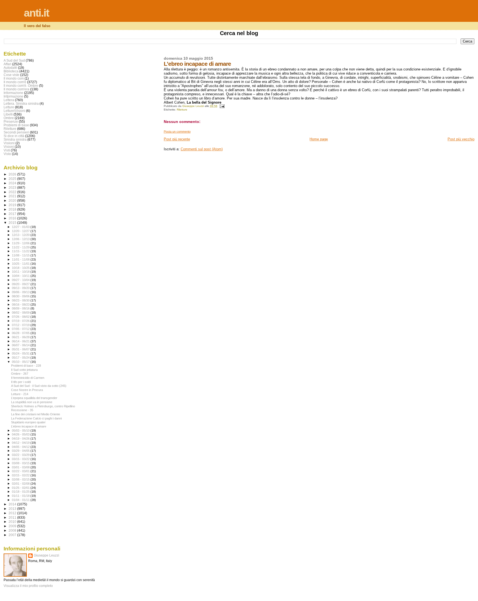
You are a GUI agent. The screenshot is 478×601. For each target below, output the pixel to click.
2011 (13, 517)
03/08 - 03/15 (21, 463)
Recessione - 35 (22, 410)
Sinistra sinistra (15, 139)
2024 (13, 183)
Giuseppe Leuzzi (46, 555)
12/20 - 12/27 (21, 231)
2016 (13, 218)
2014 (13, 504)
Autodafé (10, 67)
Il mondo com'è (15, 82)
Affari (7, 64)
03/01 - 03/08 (21, 467)
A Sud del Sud (14, 60)
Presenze (11, 121)
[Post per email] (221, 105)
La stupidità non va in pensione (31, 402)
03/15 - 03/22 (21, 459)
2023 (13, 187)
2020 (13, 200)
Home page (319, 139)
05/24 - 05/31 (21, 353)
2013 (13, 508)
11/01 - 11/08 (21, 259)
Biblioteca (11, 71)
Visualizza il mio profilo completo (28, 586)
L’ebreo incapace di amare (28, 426)
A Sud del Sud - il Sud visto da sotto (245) (38, 385)
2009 (13, 526)
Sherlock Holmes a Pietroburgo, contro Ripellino (43, 406)
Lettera (9, 100)
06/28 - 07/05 (21, 333)
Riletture (182, 109)
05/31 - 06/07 (21, 349)
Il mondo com (14, 78)
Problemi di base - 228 (26, 365)
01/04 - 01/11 (21, 500)
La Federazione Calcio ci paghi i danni (36, 418)
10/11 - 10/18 (21, 271)
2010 (13, 521)
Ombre (9, 118)
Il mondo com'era (16, 89)
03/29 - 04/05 (21, 450)
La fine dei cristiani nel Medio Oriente (35, 414)
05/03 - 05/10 (21, 430)
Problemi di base (16, 125)
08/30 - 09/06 (21, 296)
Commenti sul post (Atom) (202, 149)
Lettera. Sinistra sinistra (21, 103)
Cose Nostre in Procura (27, 390)
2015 (13, 222)
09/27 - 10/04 (21, 280)
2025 (13, 178)
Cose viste (11, 75)
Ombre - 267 (19, 373)
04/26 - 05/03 (21, 434)
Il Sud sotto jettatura (24, 369)
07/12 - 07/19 (21, 325)
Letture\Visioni (14, 110)
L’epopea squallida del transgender (34, 398)
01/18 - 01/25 (21, 491)
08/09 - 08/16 (21, 308)
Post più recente (177, 139)
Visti (7, 150)
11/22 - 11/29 (21, 247)
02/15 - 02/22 (21, 475)
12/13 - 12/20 (21, 235)
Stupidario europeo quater (28, 422)
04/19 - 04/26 (21, 438)
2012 (13, 513)
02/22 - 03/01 (21, 471)
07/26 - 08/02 (21, 316)
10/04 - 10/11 (21, 275)
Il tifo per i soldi (21, 382)
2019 (13, 205)
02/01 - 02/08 (21, 483)
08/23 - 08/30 (21, 300)
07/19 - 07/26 (21, 320)
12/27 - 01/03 (21, 227)
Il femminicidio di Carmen (27, 377)
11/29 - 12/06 (21, 243)
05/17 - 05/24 (21, 357)
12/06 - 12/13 (21, 239)
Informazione (13, 93)
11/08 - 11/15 (21, 255)
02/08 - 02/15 (21, 479)
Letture (9, 107)
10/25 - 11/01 (21, 263)
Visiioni (9, 143)
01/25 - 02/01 (21, 487)
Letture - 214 (19, 394)
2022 (13, 192)
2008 (13, 530)
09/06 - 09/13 (21, 292)
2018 (13, 209)
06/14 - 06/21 (21, 341)
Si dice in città (14, 136)
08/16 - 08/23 (21, 304)
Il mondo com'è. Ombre (21, 85)
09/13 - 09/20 (21, 288)
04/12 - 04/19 (21, 442)
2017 (13, 214)
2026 (13, 174)
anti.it (36, 13)
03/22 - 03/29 (21, 454)
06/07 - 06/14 (21, 345)
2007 (13, 535)
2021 (13, 196)
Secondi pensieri (16, 132)
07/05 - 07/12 (21, 328)
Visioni (9, 146)
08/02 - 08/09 (21, 312)
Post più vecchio (461, 139)
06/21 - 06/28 (21, 337)
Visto (7, 154)
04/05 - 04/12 (21, 446)
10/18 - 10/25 (21, 267)
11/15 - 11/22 (21, 251)
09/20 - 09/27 (21, 284)
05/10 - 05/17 (21, 361)
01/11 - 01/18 (21, 495)
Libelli (8, 114)
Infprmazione (13, 96)
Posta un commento (177, 131)
